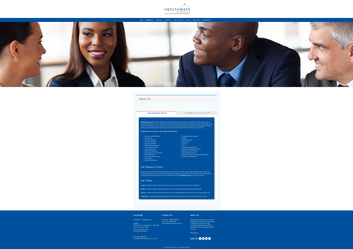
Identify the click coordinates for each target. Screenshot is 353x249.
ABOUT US (149, 20)
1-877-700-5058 (170, 221)
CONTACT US (207, 20)
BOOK (188, 20)
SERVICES (159, 20)
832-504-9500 (142, 231)
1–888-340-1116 (173, 219)
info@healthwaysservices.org (172, 223)
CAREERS (168, 20)
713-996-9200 (143, 229)
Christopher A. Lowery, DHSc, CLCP (197, 113)
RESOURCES (196, 20)
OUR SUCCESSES (178, 20)
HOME (141, 20)
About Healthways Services (157, 113)
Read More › (194, 233)
